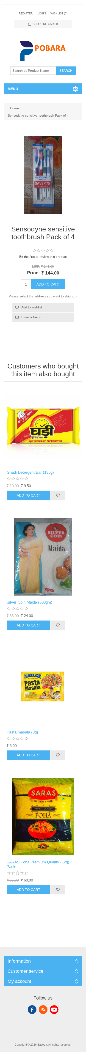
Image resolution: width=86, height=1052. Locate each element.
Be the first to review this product (43, 256)
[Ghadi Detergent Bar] (43, 427)
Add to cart (48, 284)
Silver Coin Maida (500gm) (29, 602)
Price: (33, 272)
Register (26, 13)
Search (65, 70)
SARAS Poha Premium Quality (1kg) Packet (38, 864)
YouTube (54, 1009)
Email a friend (31, 317)
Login (41, 13)
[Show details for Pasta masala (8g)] (43, 686)
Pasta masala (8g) (22, 732)
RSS (43, 1009)
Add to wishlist (31, 307)
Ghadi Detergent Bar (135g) (30, 472)
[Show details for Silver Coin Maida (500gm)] (43, 557)
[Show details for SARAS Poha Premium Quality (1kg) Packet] (43, 816)
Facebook (32, 1009)
